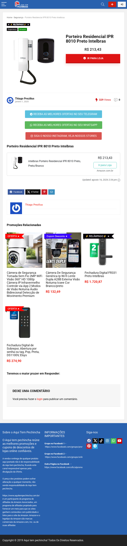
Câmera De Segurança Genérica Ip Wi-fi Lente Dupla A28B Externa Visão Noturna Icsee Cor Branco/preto (63, 279)
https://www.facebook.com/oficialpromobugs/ (66, 467)
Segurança (18, 17)
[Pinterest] (89, 446)
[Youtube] (119, 441)
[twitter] (95, 441)
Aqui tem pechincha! (36, 540)
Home (9, 17)
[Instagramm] (107, 441)
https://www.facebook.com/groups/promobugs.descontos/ (73, 447)
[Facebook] (89, 441)
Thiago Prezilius (24, 98)
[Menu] (4, 4)
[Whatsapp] (113, 441)
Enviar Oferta (112, 4)
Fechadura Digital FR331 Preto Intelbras (101, 274)
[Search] (103, 4)
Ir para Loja (105, 165)
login (40, 399)
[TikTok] (101, 441)
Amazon (22, 29)
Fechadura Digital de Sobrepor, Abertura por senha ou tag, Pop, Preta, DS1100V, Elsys (23, 350)
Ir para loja (95, 58)
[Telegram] (95, 446)
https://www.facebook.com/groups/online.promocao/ (70, 457)
